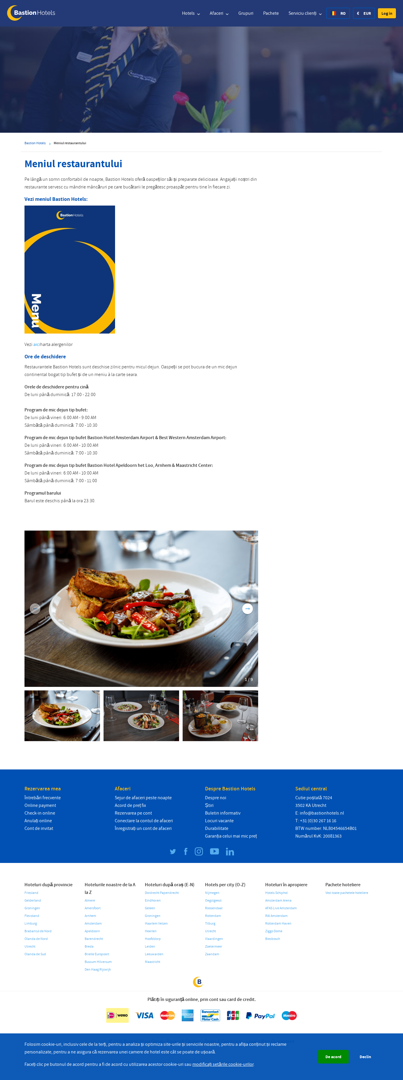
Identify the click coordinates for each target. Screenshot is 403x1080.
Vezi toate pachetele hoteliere (346, 892)
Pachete (271, 13)
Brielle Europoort (97, 954)
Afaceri (217, 13)
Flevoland (31, 915)
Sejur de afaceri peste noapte (143, 798)
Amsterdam (93, 923)
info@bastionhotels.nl (322, 813)
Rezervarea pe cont (133, 813)
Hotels (189, 13)
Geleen (150, 908)
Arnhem (90, 915)
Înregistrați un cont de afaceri (143, 828)
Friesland (31, 892)
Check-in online (39, 813)
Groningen (32, 908)
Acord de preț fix (130, 805)
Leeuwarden (154, 954)
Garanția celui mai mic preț (231, 836)
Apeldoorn (92, 931)
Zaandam (212, 954)
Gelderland (32, 900)
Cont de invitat (38, 828)
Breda (89, 946)
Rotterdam (213, 915)
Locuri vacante (219, 821)
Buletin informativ (222, 813)
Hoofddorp (153, 938)
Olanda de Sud (35, 954)
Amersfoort (93, 908)
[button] (387, 13)
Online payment (40, 805)
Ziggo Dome (273, 931)
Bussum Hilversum (98, 961)
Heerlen (151, 931)
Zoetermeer (213, 946)
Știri (209, 805)
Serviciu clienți (303, 13)
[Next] (247, 608)
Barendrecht (94, 938)
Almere (90, 900)
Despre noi (215, 798)
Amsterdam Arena (278, 900)
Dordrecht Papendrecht (162, 892)
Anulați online (38, 821)
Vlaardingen (214, 938)
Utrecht (29, 946)
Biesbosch (272, 938)
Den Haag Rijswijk (98, 969)
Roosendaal (213, 908)
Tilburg (210, 923)
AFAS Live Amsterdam (281, 908)
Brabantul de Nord (38, 931)
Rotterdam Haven (278, 923)
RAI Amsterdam (276, 915)
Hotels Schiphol (276, 892)
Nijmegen (212, 892)
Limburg (30, 923)
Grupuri (245, 13)
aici (36, 344)
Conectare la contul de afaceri (144, 821)
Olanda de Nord (36, 938)
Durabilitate (216, 828)
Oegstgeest (213, 900)
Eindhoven (153, 900)
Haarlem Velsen (156, 923)
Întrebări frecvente (42, 798)
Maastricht (152, 961)
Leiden (150, 946)
